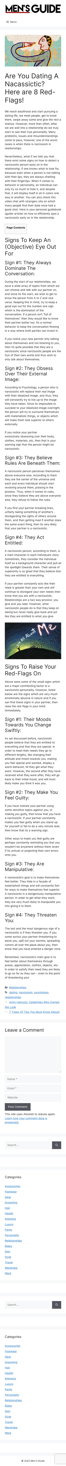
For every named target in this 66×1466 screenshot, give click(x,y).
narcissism (26, 992)
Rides (8, 1246)
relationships (13, 997)
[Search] (56, 1145)
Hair (7, 1208)
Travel (9, 1262)
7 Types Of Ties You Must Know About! (34, 1012)
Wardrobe (11, 1267)
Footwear (11, 1191)
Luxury (9, 1224)
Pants (8, 1229)
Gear (8, 1197)
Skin (7, 1251)
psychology (41, 992)
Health (9, 1213)
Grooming (11, 1202)
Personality (12, 1235)
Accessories (12, 1186)
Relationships (17, 987)
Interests (10, 1218)
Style (8, 1257)
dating (13, 992)
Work (8, 1273)
